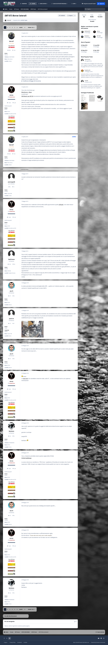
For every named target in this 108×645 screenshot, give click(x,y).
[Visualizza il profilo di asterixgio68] (11, 176)
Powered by (98, 642)
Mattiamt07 (87, 31)
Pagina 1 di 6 (31, 27)
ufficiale (61, 204)
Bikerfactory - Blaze (26, 92)
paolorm (11, 318)
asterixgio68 (11, 182)
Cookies (25, 642)
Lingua (5, 642)
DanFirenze (11, 259)
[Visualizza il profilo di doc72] (11, 285)
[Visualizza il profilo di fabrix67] (5, 20)
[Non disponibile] (32, 322)
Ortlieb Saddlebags (26, 458)
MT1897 (99, 36)
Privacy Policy (12, 642)
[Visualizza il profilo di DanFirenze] (11, 253)
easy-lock (25, 378)
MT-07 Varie (24, 20)
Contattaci (19, 642)
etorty (11, 95)
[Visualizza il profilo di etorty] (11, 89)
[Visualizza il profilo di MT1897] (94, 36)
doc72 (11, 291)
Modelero (87, 36)
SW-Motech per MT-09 (27, 96)
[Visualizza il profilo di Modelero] (82, 36)
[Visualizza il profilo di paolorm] (11, 313)
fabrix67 (9, 20)
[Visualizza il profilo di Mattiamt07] (82, 32)
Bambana (11, 431)
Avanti (20, 27)
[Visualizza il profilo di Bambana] (11, 425)
